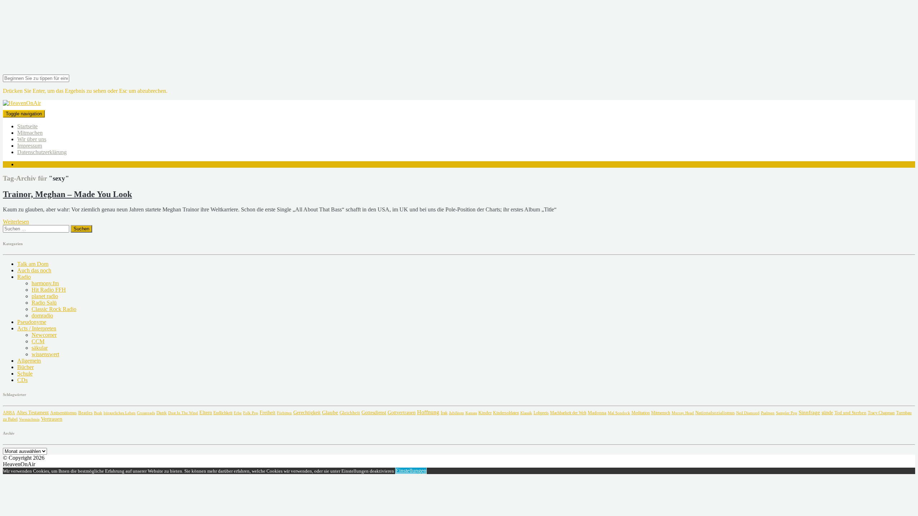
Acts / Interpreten (36, 328)
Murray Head (683, 413)
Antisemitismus (63, 412)
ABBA (9, 412)
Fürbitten (284, 413)
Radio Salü (44, 303)
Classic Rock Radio (54, 309)
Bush (98, 413)
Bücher (25, 367)
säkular (40, 348)
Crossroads (146, 413)
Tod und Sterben (850, 412)
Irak (444, 412)
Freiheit (267, 412)
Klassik (526, 413)
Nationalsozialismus (715, 412)
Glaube (330, 412)
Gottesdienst (373, 412)
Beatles (85, 412)
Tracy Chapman (881, 412)
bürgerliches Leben (120, 413)
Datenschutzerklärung (42, 152)
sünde (827, 412)
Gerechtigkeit (307, 412)
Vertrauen (51, 419)
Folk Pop (250, 413)
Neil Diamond (748, 413)
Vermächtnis (29, 419)
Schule (25, 374)
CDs (22, 380)
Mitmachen (30, 133)
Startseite (27, 126)
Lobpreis (541, 412)
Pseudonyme (31, 322)
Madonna (597, 412)
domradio (42, 315)
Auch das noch (34, 270)
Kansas (471, 413)
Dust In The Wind (183, 413)
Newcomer (44, 335)
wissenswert (45, 354)
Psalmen (768, 413)
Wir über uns (31, 139)
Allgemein (29, 361)
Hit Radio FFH (49, 290)
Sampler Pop (786, 413)
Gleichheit (350, 412)
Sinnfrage (809, 412)
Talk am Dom (32, 264)
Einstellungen (411, 471)
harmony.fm (45, 283)
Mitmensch (660, 413)
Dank (161, 412)
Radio (24, 277)
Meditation (640, 412)
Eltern (205, 412)
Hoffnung (428, 412)
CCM (38, 341)
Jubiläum (456, 413)
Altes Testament (32, 412)
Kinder (485, 412)
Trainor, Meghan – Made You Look (67, 194)
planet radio (45, 296)
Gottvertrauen (402, 412)
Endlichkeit (222, 413)
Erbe (238, 413)
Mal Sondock (619, 413)
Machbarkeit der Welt (568, 413)
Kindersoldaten (506, 413)
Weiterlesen (16, 222)
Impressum (29, 146)
